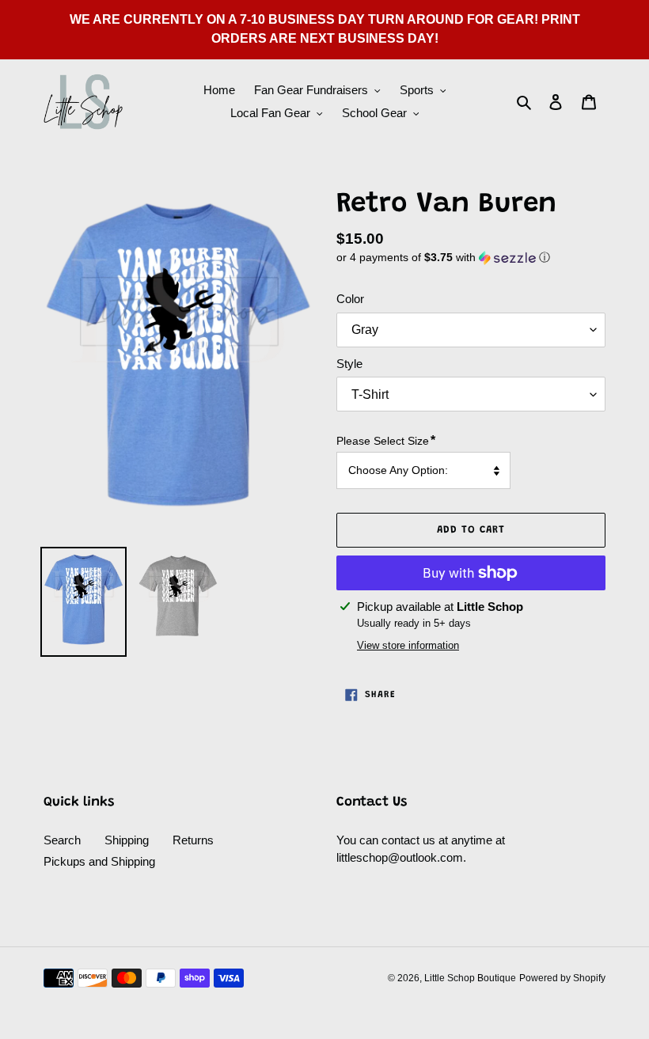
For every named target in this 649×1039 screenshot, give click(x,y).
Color (350, 298)
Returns (193, 840)
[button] (443, 257)
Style (349, 363)
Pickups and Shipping (99, 861)
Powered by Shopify (562, 978)
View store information (408, 645)
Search (62, 840)
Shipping (126, 840)
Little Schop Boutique (470, 978)
